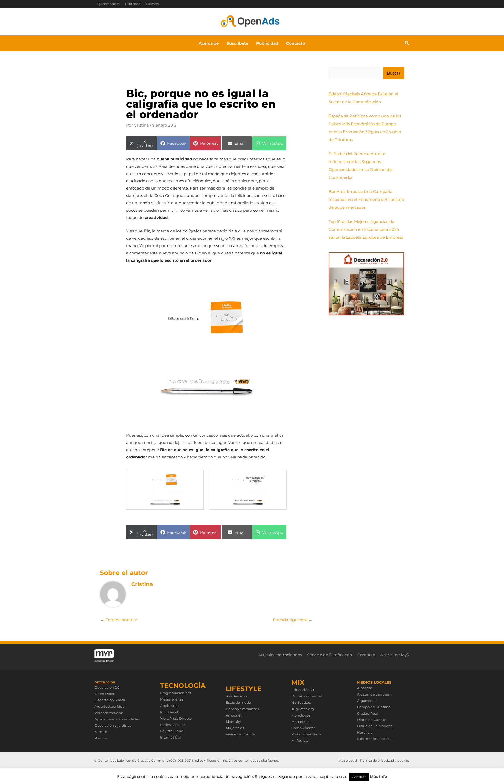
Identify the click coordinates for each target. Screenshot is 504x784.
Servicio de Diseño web (329, 654)
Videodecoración (108, 713)
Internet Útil (170, 737)
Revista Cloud (171, 731)
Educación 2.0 (303, 690)
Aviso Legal (348, 760)
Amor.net (234, 715)
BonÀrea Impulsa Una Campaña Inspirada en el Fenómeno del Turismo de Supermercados (366, 199)
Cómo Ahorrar (303, 728)
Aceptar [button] (359, 777)
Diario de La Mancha (374, 726)
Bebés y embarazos (242, 709)
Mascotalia (300, 721)
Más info (378, 776)
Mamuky (233, 721)
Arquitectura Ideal (109, 706)
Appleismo (169, 705)
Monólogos (300, 715)
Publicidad (132, 4)
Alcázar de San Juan (374, 694)
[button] (407, 44)
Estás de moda (238, 702)
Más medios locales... (374, 738)
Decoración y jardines (112, 725)
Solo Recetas (236, 696)
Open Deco (104, 694)
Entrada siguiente (292, 619)
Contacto (152, 4)
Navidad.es (301, 702)
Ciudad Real (367, 713)
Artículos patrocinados (280, 654)
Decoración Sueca (109, 700)
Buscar (393, 73)
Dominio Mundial (306, 696)
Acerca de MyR (395, 654)
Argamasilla (367, 700)
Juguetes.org (302, 709)
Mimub (100, 732)
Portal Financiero (306, 734)
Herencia (365, 732)
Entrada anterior (118, 619)
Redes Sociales (172, 725)
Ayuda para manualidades (117, 719)
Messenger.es (171, 699)
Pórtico (100, 738)
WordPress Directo (176, 718)
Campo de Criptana (374, 707)
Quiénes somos (108, 4)
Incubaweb (170, 712)
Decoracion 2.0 (107, 687)
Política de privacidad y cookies (385, 760)
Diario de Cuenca (372, 720)
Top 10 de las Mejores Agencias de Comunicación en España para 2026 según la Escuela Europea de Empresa (366, 229)
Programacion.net (175, 693)
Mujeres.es (235, 728)
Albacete (364, 688)
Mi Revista (300, 740)
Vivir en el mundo (241, 734)
